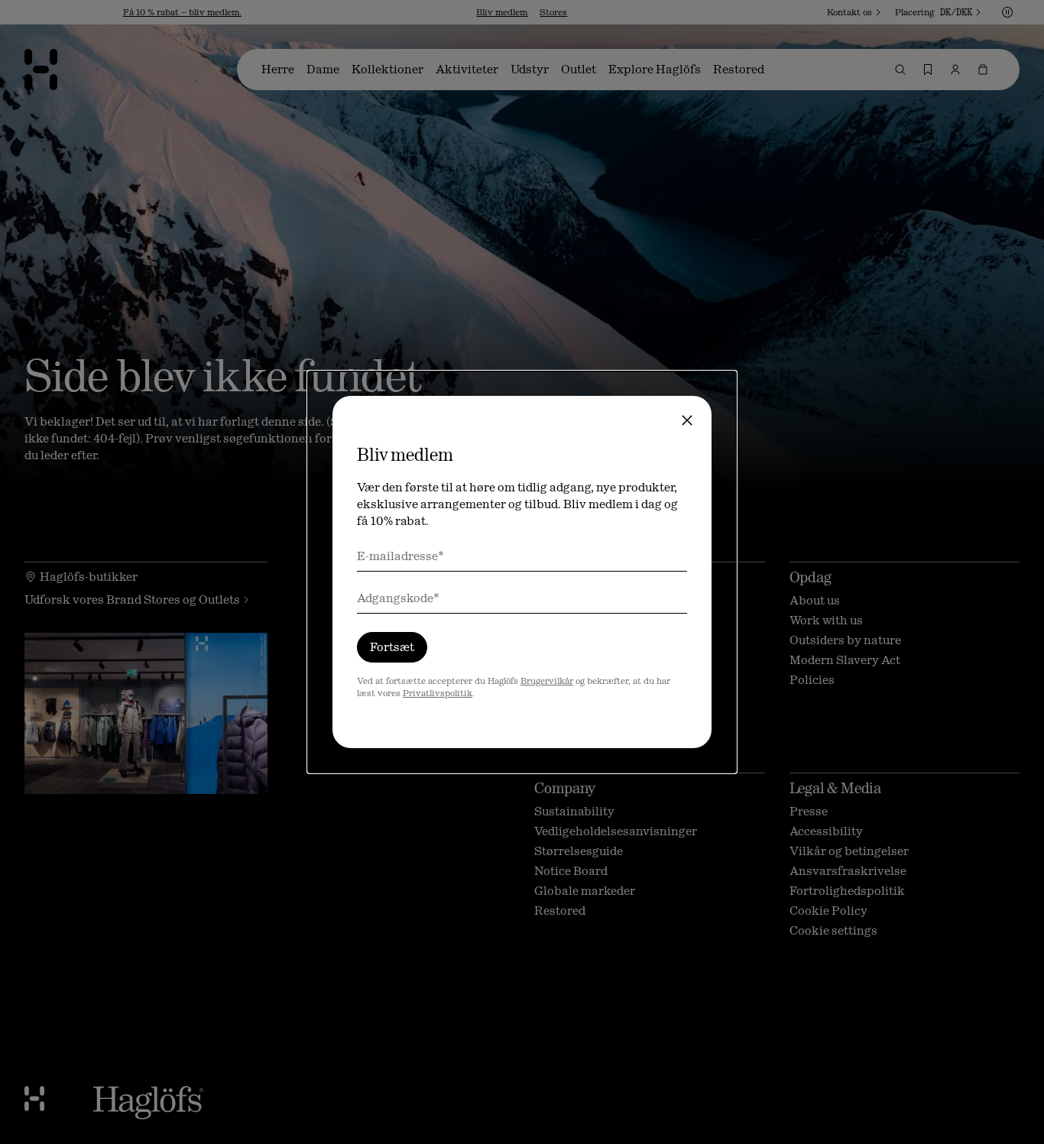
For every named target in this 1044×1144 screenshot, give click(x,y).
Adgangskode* (398, 598)
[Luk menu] (687, 420)
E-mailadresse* (400, 556)
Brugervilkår (546, 681)
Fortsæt (392, 647)
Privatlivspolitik (437, 693)
